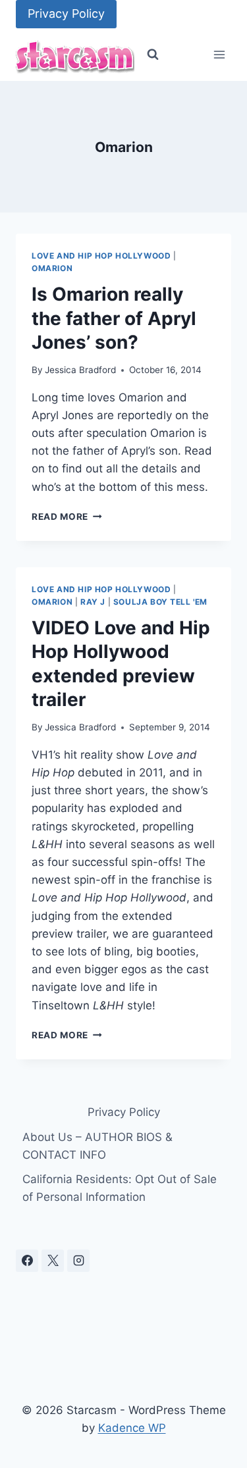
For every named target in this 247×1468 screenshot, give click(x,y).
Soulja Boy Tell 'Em (160, 602)
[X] (52, 1261)
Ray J (92, 602)
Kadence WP (132, 1427)
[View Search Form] (153, 54)
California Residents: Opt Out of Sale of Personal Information (119, 1188)
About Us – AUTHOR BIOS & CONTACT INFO (97, 1145)
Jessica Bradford (80, 370)
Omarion (52, 268)
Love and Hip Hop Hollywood (101, 256)
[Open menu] (219, 55)
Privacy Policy (66, 13)
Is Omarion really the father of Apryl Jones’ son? (114, 318)
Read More (67, 516)
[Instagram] (78, 1261)
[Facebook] (27, 1261)
